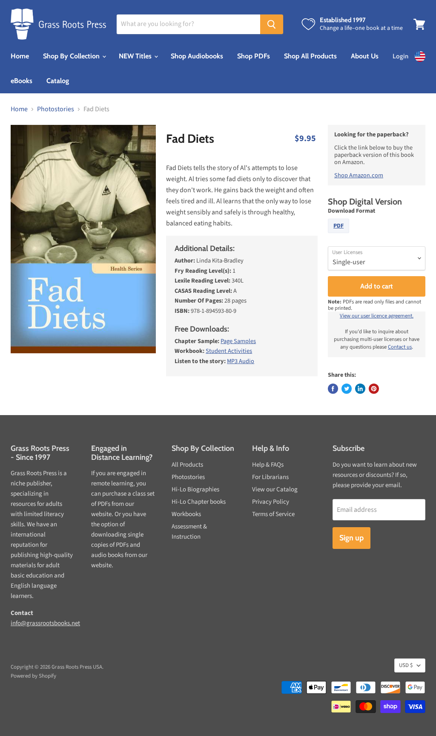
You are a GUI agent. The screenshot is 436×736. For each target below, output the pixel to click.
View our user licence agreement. (376, 316)
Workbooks (186, 514)
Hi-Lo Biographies (195, 489)
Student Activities (229, 350)
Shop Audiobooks (197, 56)
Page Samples (238, 341)
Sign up (351, 538)
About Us (365, 56)
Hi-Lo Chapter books (199, 501)
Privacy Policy (270, 501)
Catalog (57, 81)
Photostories (55, 109)
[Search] (271, 24)
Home (20, 56)
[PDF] (339, 235)
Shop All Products (310, 56)
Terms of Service (273, 514)
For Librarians (270, 477)
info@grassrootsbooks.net (45, 623)
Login (400, 56)
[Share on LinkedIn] (360, 389)
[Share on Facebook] (333, 389)
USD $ (406, 665)
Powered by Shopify (33, 676)
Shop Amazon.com (358, 175)
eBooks (21, 81)
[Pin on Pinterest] (374, 389)
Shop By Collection (72, 56)
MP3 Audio (240, 361)
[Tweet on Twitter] (346, 389)
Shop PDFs (253, 56)
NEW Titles (136, 56)
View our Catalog (275, 489)
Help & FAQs (268, 464)
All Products (187, 464)
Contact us (400, 347)
